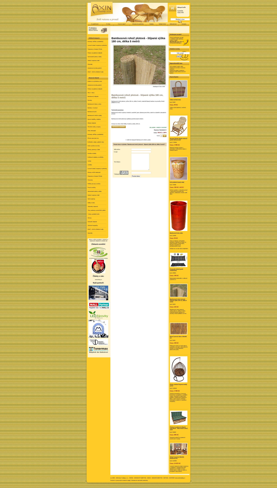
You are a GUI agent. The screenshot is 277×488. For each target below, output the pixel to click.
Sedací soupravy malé (93, 60)
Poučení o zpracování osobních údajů (120, 480)
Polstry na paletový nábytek (95, 53)
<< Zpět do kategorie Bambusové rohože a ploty (138, 139)
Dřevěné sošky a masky (94, 126)
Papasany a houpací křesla (95, 49)
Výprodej (90, 64)
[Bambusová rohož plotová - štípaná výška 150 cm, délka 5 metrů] (178, 296)
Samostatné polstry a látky (95, 56)
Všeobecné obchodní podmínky (139, 480)
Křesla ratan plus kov (93, 138)
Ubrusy (90, 218)
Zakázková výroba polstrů (94, 68)
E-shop (108, 24)
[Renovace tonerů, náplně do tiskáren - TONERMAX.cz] (98, 352)
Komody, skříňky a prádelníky (95, 41)
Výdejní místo (162, 24)
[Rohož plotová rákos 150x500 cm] (178, 334)
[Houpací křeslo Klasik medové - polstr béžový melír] (178, 136)
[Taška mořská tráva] (178, 97)
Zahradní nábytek (92, 221)
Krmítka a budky (92, 153)
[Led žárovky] (98, 318)
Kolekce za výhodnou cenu (95, 81)
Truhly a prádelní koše (93, 214)
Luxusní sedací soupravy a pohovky (97, 45)
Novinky (90, 100)
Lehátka (90, 164)
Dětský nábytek (92, 123)
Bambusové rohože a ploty (95, 115)
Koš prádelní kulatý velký (176, 66)
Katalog (151, 24)
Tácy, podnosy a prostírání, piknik (96, 210)
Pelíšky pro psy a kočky (94, 183)
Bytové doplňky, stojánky (94, 119)
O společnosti (94, 24)
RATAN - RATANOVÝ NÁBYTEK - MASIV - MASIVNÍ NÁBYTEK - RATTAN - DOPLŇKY (152, 478)
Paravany (90, 180)
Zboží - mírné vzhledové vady (95, 72)
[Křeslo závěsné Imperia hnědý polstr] (178, 382)
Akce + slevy (91, 92)
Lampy (89, 161)
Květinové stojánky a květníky (95, 157)
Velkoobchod (173, 24)
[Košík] (172, 11)
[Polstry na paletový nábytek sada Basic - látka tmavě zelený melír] (178, 424)
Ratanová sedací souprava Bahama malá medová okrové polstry (178, 72)
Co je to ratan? (122, 24)
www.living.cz (98, 279)
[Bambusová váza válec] (178, 230)
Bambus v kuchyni (92, 108)
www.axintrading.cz (180, 478)
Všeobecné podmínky (138, 24)
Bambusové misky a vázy (94, 104)
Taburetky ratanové (93, 206)
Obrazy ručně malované (94, 172)
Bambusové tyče (92, 111)
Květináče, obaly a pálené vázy (96, 142)
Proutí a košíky (92, 187)
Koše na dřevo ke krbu (94, 145)
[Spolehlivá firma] (98, 272)
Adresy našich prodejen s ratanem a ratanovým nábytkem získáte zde (98, 240)
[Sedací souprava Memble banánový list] (178, 454)
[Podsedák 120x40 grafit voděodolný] (178, 266)
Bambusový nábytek (93, 96)
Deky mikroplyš (92, 130)
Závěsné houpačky (93, 225)
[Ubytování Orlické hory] (98, 299)
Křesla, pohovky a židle (94, 149)
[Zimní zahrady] (98, 337)
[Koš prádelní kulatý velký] (178, 179)
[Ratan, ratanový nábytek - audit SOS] (98, 258)
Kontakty (184, 24)
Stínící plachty (91, 199)
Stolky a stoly (91, 202)
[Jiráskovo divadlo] (98, 345)
